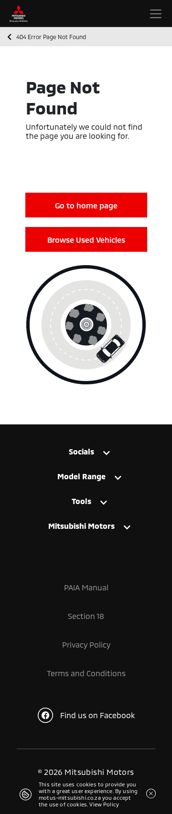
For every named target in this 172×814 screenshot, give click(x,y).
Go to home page (86, 205)
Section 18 (86, 615)
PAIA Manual (86, 587)
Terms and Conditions (86, 673)
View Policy (104, 804)
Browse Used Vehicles (86, 239)
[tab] (86, 454)
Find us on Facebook (97, 715)
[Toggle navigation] (156, 14)
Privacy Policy (86, 644)
